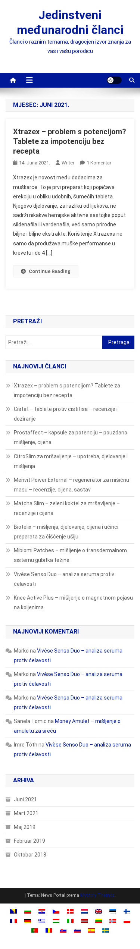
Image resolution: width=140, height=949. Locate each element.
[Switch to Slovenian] (77, 930)
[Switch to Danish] (70, 911)
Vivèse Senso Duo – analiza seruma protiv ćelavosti (64, 579)
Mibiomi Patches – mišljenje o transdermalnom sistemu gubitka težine (70, 555)
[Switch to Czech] (56, 911)
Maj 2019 (24, 827)
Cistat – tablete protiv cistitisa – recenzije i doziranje (66, 414)
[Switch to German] (28, 920)
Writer (68, 163)
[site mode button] (114, 80)
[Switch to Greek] (42, 920)
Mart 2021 (26, 813)
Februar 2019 (29, 841)
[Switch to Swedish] (106, 930)
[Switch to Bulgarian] (28, 911)
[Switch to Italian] (70, 920)
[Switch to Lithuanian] (98, 920)
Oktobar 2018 (30, 855)
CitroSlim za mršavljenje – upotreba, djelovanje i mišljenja (71, 461)
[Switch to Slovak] (63, 930)
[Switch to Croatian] (42, 911)
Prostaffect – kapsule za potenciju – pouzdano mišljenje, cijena (70, 437)
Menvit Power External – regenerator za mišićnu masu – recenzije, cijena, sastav (71, 485)
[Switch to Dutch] (84, 911)
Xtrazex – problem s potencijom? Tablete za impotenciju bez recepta (69, 141)
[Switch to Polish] (127, 920)
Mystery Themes (97, 895)
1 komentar (99, 163)
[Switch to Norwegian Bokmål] (113, 920)
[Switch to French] (13, 920)
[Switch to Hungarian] (56, 920)
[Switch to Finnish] (127, 911)
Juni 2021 (25, 799)
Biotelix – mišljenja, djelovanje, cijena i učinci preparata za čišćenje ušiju (66, 532)
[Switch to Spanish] (91, 930)
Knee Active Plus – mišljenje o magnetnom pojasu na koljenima (73, 602)
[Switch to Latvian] (84, 920)
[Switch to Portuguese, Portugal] (35, 930)
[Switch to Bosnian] (13, 911)
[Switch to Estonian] (113, 911)
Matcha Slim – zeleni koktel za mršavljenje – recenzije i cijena (67, 508)
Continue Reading (50, 271)
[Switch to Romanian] (49, 930)
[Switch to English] (98, 911)
